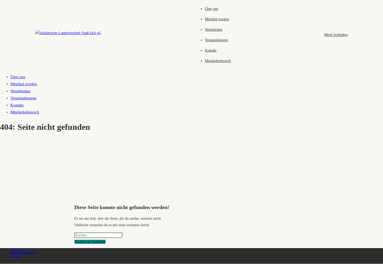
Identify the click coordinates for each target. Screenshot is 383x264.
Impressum (17, 249)
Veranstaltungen (23, 98)
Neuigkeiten (20, 91)
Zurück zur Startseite (90, 242)
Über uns (17, 77)
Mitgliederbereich (24, 112)
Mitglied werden (23, 84)
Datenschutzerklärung (23, 253)
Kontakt (16, 105)
